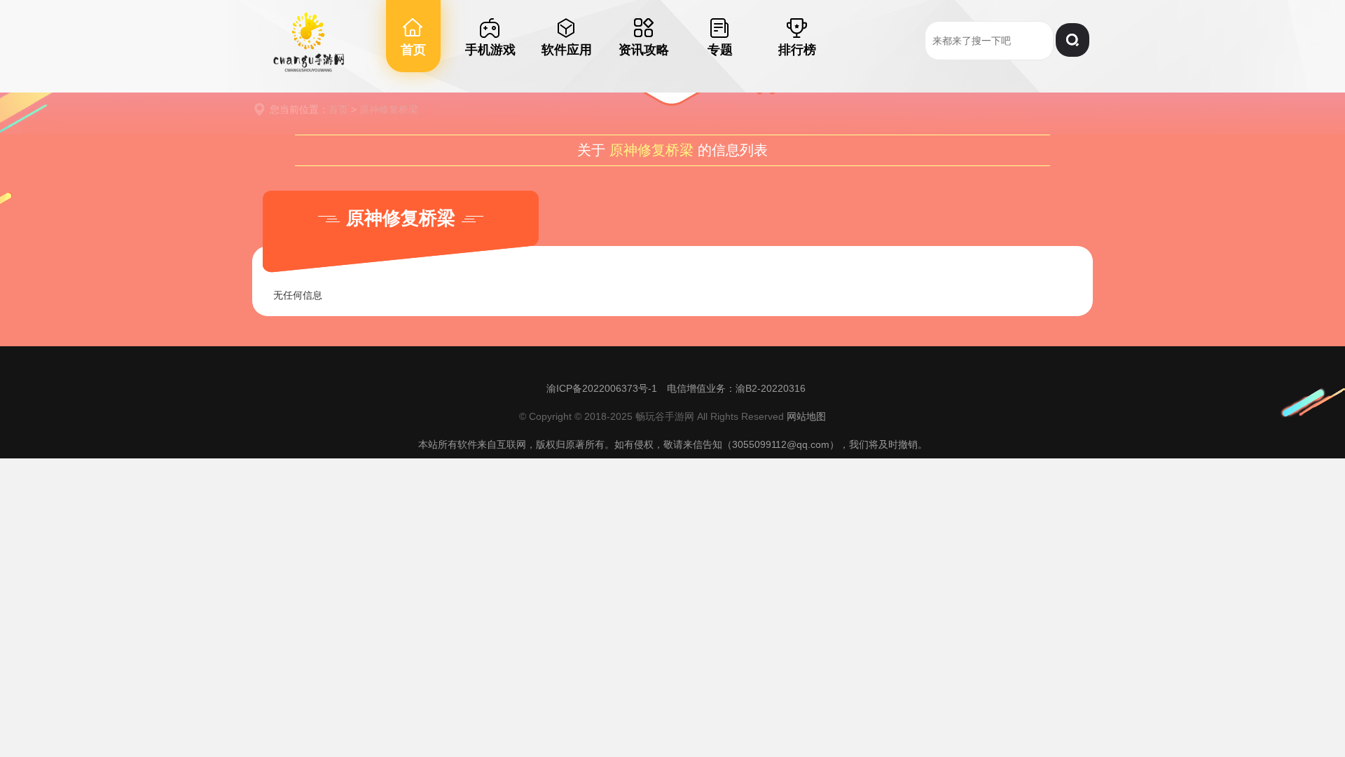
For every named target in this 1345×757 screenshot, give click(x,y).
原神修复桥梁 (388, 109)
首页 (338, 109)
